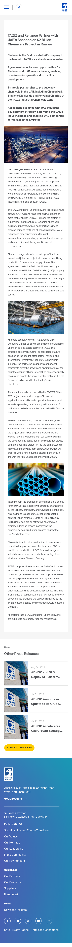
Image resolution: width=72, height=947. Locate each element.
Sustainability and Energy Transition (26, 831)
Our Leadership (13, 849)
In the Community (15, 855)
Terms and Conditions (44, 930)
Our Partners (12, 876)
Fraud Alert (11, 894)
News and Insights (15, 910)
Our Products (12, 882)
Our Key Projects (14, 861)
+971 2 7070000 (17, 814)
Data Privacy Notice (16, 930)
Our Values (11, 837)
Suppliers (10, 888)
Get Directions (13, 799)
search (19, 7)
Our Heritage (12, 843)
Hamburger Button (6, 7)
